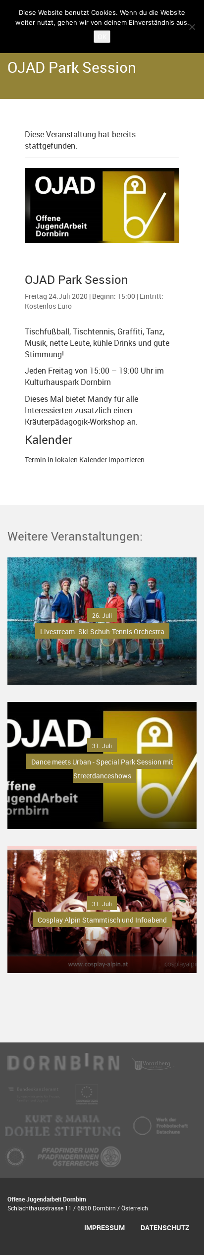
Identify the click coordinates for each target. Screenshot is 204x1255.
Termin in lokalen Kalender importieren (85, 459)
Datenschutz (165, 1227)
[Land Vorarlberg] (153, 1067)
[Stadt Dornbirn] (63, 1067)
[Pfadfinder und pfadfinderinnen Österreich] (79, 1161)
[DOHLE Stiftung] (63, 1130)
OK (102, 37)
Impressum (104, 1227)
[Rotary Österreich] (16, 1161)
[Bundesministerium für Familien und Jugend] (35, 1098)
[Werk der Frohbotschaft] (160, 1130)
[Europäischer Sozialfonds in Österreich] (86, 1098)
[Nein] (192, 27)
